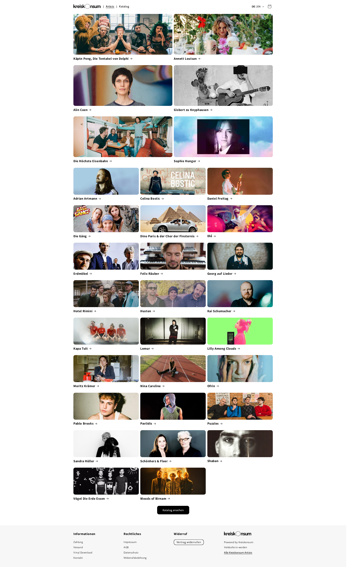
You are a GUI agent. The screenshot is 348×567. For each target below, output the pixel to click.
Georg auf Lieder (220, 273)
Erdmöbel (80, 273)
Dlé (209, 236)
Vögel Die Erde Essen (89, 498)
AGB (126, 547)
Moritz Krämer (84, 386)
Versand (78, 547)
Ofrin (211, 386)
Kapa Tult (80, 348)
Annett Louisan (185, 58)
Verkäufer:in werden (235, 547)
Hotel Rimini (82, 311)
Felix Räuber (149, 273)
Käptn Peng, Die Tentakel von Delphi (101, 58)
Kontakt (78, 557)
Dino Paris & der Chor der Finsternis (167, 236)
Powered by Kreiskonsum (238, 542)
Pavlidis (146, 423)
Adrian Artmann (85, 198)
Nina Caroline (150, 386)
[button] (270, 6)
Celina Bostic (150, 198)
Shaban (213, 461)
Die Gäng (80, 236)
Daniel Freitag (218, 198)
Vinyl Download (82, 552)
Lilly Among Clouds (221, 348)
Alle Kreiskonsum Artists (238, 552)
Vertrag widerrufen (189, 542)
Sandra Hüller (83, 461)
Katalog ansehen (173, 510)
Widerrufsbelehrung (135, 557)
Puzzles (213, 423)
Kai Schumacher (219, 311)
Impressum (130, 542)
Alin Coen (80, 110)
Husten (145, 311)
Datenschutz (131, 552)
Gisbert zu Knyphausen (191, 110)
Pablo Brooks (83, 423)
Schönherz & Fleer (154, 461)
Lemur (145, 348)
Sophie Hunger (185, 161)
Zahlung (78, 542)
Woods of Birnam (153, 498)
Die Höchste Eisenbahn (90, 161)
